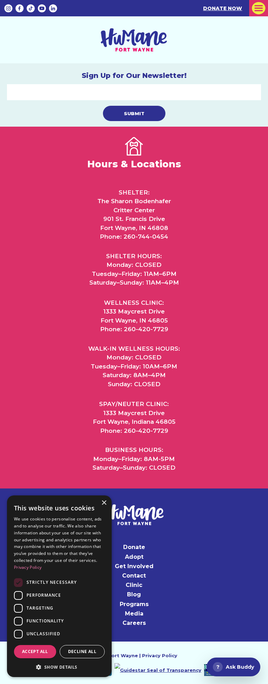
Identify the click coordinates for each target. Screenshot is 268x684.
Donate (134, 547)
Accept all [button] (35, 651)
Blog (134, 594)
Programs (134, 604)
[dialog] (59, 586)
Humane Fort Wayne (112, 655)
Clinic (134, 585)
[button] (59, 666)
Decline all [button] (82, 651)
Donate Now (222, 8)
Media (134, 613)
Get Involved (134, 566)
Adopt (134, 557)
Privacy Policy (159, 655)
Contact (134, 575)
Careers (134, 623)
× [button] (103, 503)
